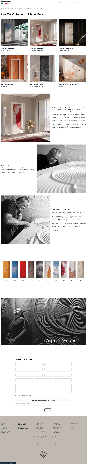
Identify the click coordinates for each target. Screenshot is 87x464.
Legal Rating (4, 433)
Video (65, 2)
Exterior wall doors (40, 427)
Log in (72, 424)
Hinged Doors (39, 428)
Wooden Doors (56, 424)
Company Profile (4, 425)
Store (79, 2)
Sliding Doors (39, 424)
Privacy (1, 463)
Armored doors (56, 431)
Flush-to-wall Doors (40, 431)
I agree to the (24, 395)
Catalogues (72, 2)
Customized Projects (57, 432)
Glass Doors (55, 428)
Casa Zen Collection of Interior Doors (34, 8)
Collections (59, 2)
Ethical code (3, 429)
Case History (4, 428)
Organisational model (6, 431)
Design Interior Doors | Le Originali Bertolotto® (15, 8)
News (2, 424)
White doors (56, 429)
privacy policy (27, 395)
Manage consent (12, 463)
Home (2, 8)
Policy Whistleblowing (6, 432)
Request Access (74, 425)
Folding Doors (39, 429)
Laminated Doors (57, 425)
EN (83, 2)
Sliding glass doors (40, 425)
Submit (48, 410)
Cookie (5, 463)
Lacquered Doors (57, 427)
